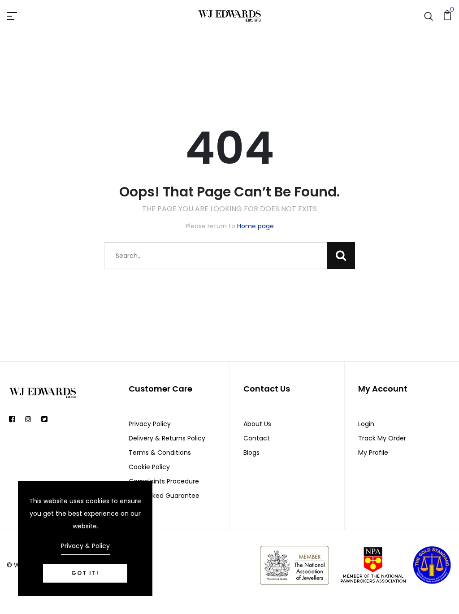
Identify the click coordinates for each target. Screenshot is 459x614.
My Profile (373, 452)
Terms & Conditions (160, 452)
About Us (257, 423)
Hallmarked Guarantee (164, 495)
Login (366, 423)
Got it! (85, 573)
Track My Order (382, 438)
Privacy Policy (150, 423)
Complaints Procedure (164, 481)
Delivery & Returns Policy (167, 438)
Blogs (251, 452)
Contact (256, 438)
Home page (255, 226)
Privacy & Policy (85, 545)
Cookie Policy (149, 466)
